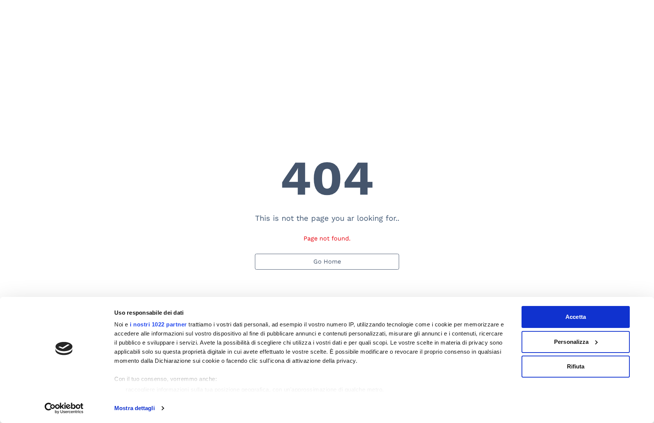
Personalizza (571, 342)
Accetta (575, 317)
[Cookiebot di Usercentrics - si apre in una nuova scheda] (64, 408)
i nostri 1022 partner (158, 324)
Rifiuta (576, 366)
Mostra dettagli (134, 408)
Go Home (327, 261)
